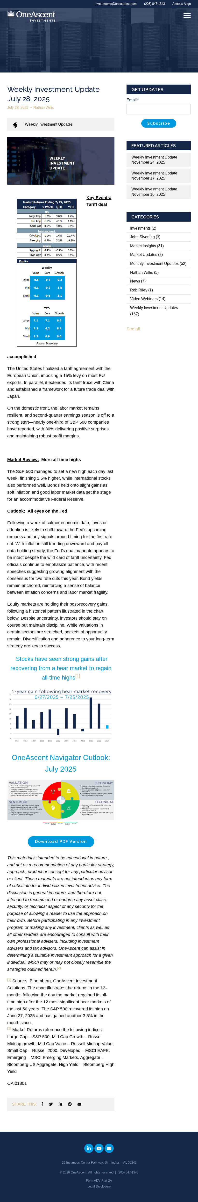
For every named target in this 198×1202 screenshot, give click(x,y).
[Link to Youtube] (99, 1148)
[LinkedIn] (60, 1104)
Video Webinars (147, 299)
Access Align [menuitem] (181, 3)
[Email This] (79, 1104)
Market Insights (147, 246)
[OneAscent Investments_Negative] (31, 16)
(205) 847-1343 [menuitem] (154, 3)
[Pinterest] (70, 1104)
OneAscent (78, 1172)
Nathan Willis (43, 107)
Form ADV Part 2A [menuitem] (99, 1180)
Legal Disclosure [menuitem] (99, 1186)
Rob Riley (141, 290)
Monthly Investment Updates (158, 263)
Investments (143, 228)
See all (133, 328)
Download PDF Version (61, 841)
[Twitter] (51, 1104)
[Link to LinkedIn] (88, 1148)
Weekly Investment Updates (49, 124)
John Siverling (145, 237)
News (138, 281)
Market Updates (146, 255)
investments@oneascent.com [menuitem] (116, 3)
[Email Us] (109, 1148)
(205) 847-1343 (128, 1172)
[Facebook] (42, 1104)
